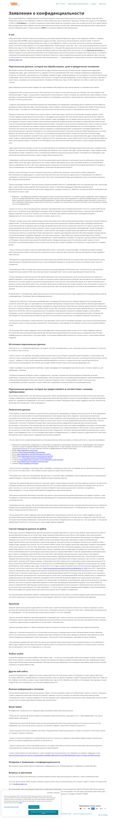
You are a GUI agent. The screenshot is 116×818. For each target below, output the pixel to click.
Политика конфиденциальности (82, 814)
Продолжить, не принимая (53, 792)
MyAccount (102, 4)
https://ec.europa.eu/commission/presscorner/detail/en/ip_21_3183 (65, 568)
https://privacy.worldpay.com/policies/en (32, 452)
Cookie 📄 (21, 802)
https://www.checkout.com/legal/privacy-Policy (37, 458)
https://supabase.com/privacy (28, 463)
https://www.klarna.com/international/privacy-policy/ (34, 454)
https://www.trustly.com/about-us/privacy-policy (32, 461)
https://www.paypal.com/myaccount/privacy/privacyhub (35, 456)
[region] (31, 803)
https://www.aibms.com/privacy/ (27, 450)
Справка (93, 4)
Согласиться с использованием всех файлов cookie (43, 812)
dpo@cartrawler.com (15, 60)
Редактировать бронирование (78, 4)
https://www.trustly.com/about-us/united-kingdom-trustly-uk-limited (41, 460)
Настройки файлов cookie (11, 807)
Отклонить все (34, 807)
